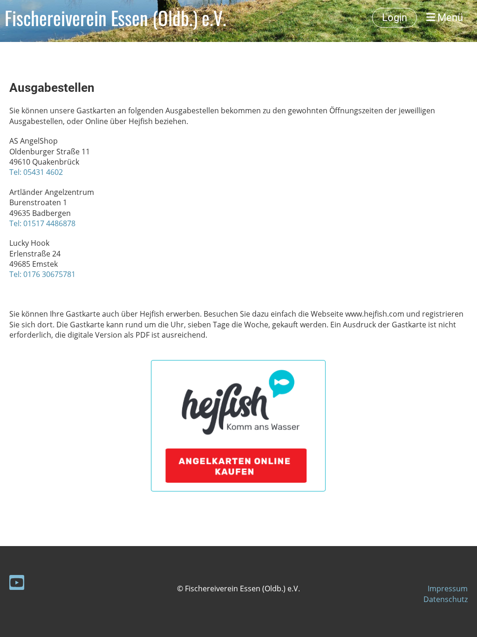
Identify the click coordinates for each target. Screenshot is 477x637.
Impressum (448, 588)
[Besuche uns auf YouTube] (16, 584)
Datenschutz (445, 599)
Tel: (16, 223)
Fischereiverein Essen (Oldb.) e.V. (115, 18)
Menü (449, 17)
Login (394, 17)
